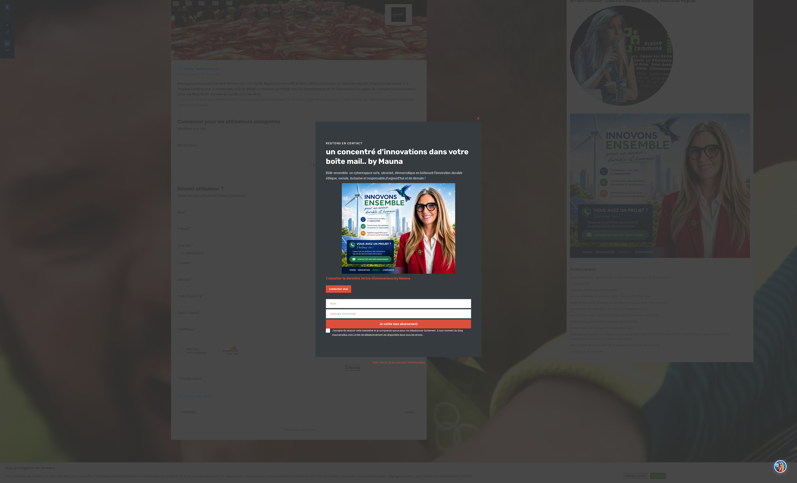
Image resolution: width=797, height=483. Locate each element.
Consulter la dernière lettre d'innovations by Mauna (368, 278)
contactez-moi (338, 289)
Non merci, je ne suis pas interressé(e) (398, 362)
